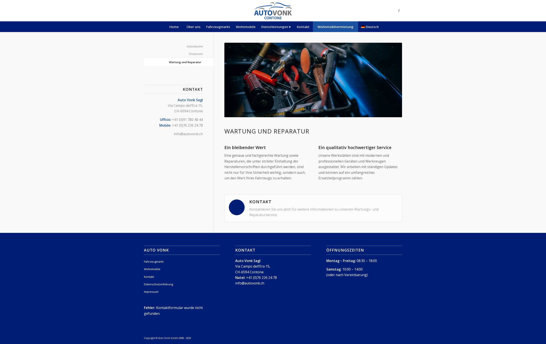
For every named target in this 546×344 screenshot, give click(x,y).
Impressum (151, 292)
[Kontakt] (237, 207)
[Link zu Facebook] (399, 10)
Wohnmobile (152, 269)
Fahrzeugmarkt (154, 261)
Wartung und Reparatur (185, 62)
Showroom (196, 54)
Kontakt (149, 277)
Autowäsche (195, 46)
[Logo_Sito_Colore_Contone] (273, 10)
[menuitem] (174, 26)
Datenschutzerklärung (158, 284)
